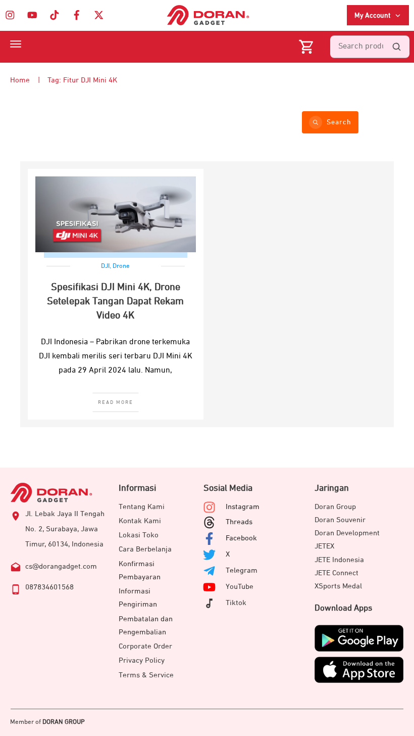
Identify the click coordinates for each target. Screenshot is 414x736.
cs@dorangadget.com (61, 566)
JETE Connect (336, 573)
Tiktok (236, 603)
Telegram (241, 570)
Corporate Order (145, 646)
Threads (239, 522)
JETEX (324, 546)
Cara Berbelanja (145, 549)
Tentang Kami (142, 507)
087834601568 (49, 587)
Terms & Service (146, 675)
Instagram (243, 507)
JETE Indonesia (339, 560)
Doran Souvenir (340, 520)
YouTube (239, 586)
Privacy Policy (142, 660)
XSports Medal (338, 586)
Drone (121, 266)
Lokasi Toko (139, 535)
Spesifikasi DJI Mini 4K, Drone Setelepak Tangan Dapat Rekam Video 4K (115, 301)
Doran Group (335, 507)
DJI (105, 266)
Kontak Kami (140, 521)
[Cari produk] (396, 47)
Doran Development (347, 533)
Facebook (241, 538)
